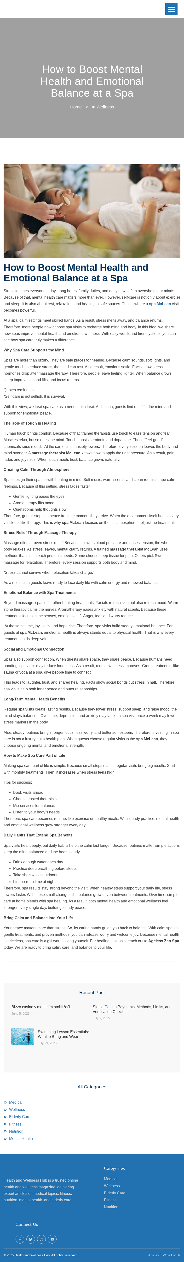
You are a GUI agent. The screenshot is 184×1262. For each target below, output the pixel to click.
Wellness (105, 107)
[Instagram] (41, 1239)
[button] (171, 9)
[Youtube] (52, 1239)
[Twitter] (30, 1239)
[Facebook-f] (20, 1239)
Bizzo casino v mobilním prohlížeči (41, 1007)
